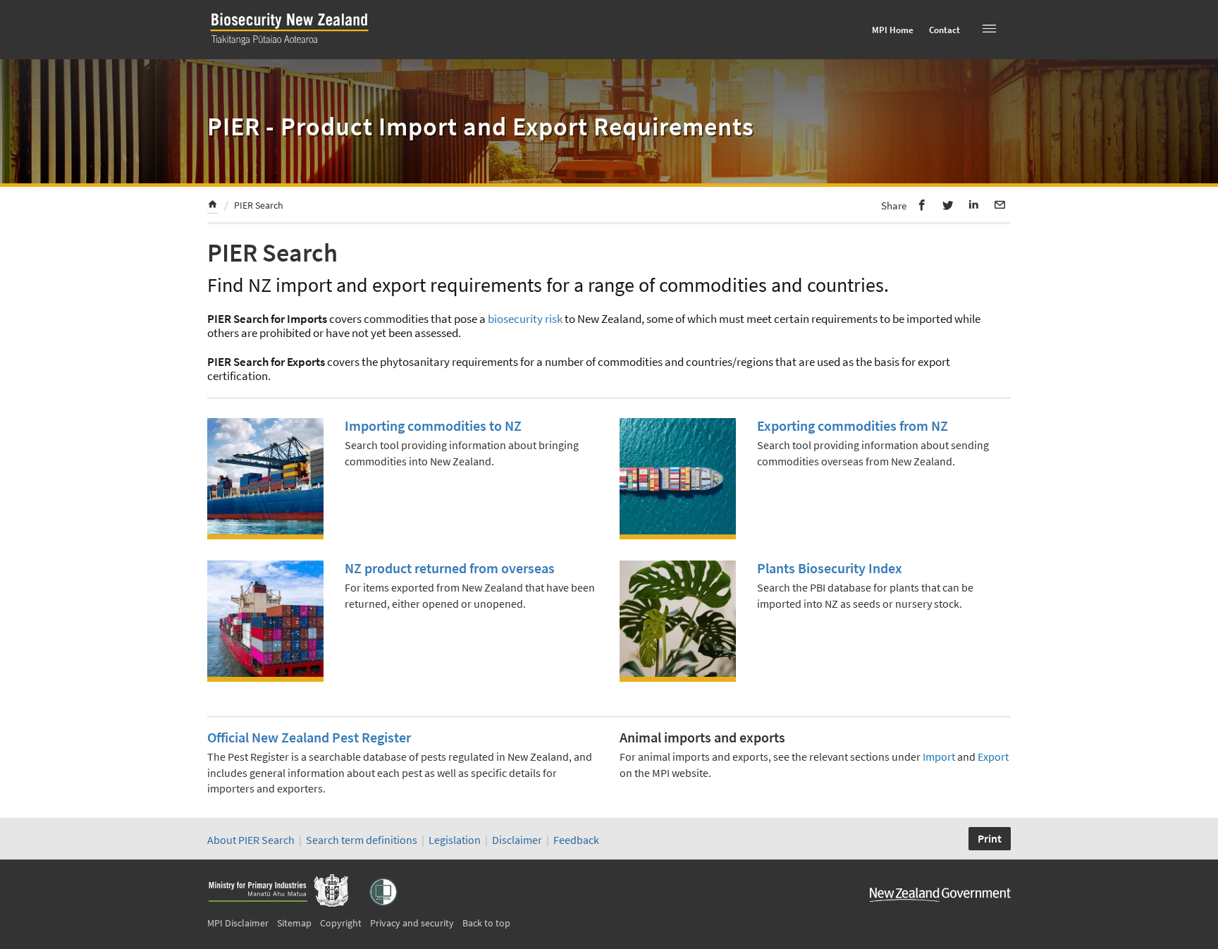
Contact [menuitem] (944, 30)
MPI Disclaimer (238, 923)
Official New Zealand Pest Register (309, 737)
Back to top (486, 923)
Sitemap (294, 923)
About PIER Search (251, 840)
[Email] (1000, 204)
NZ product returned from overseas (450, 568)
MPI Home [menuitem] (893, 30)
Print (990, 838)
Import (939, 756)
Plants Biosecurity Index (829, 568)
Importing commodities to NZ (433, 425)
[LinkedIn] (974, 204)
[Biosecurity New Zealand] (295, 45)
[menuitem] (212, 206)
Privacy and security (412, 923)
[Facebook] (922, 204)
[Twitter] (948, 204)
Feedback (576, 840)
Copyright (341, 923)
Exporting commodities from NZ (852, 425)
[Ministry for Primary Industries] (277, 892)
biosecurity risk (525, 318)
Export (993, 756)
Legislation (455, 840)
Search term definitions (362, 840)
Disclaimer (517, 840)
